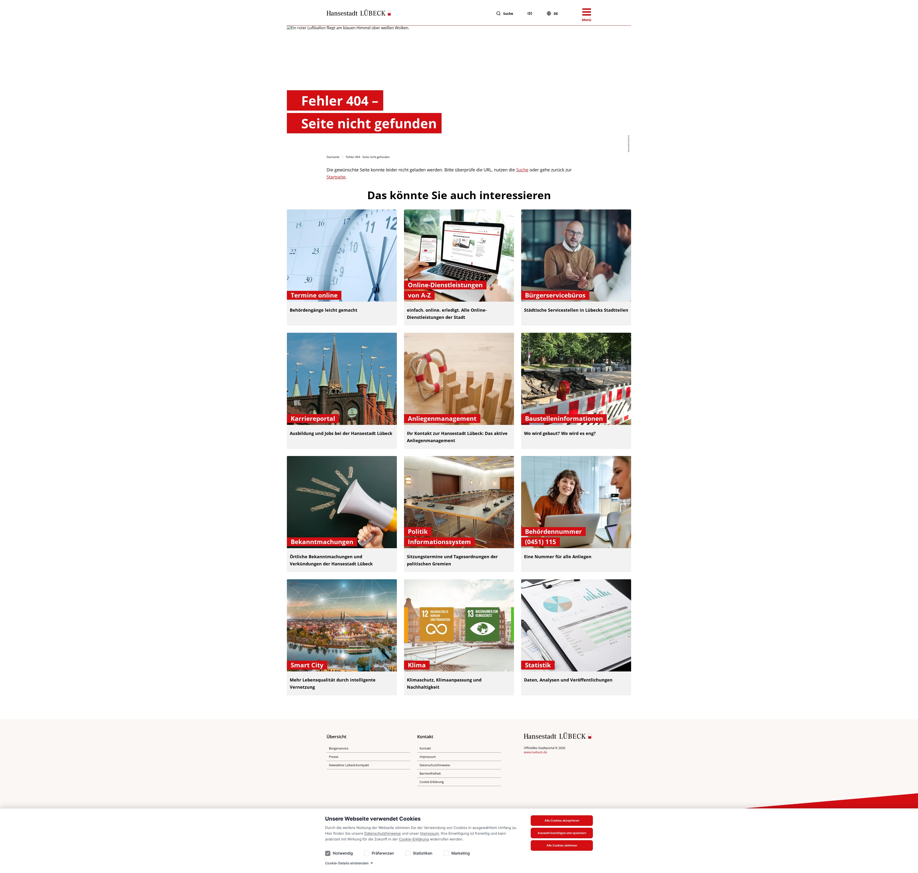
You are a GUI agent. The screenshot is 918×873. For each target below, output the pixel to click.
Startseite (333, 157)
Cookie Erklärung (432, 782)
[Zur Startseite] (359, 13)
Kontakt (425, 748)
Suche (508, 13)
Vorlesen (529, 13)
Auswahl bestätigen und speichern (562, 833)
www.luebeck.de (535, 752)
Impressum (429, 833)
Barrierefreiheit (430, 773)
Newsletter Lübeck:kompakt (349, 765)
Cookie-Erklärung (414, 839)
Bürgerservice (338, 748)
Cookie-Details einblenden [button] (347, 863)
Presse (333, 757)
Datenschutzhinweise (382, 833)
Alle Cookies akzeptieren (562, 820)
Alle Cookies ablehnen (561, 845)
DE (556, 13)
